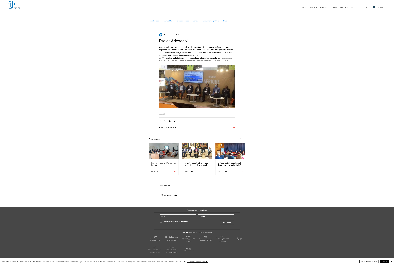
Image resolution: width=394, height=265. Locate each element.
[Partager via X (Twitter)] (165, 121)
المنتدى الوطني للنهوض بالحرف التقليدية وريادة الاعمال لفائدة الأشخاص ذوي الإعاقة (196, 164)
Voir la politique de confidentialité (197, 262)
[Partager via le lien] (175, 121)
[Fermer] (391, 261)
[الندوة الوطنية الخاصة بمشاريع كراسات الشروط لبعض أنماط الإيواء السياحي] (230, 151)
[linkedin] (367, 7)
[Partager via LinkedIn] (170, 121)
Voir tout (242, 139)
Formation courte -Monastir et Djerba (163, 164)
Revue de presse (182, 21)
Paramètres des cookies (369, 262)
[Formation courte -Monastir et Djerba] (164, 151)
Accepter (384, 262)
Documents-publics (211, 21)
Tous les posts (154, 21)
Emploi (196, 21)
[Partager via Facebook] (160, 121)
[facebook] (370, 7)
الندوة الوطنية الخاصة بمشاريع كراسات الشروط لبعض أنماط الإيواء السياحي (229, 164)
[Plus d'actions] (234, 35)
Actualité (168, 21)
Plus (225, 21)
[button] (243, 21)
